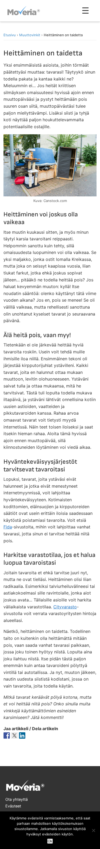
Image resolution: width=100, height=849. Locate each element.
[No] (93, 830)
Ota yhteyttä (16, 799)
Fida (7, 526)
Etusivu (9, 35)
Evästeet (13, 806)
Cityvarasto (65, 606)
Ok (50, 841)
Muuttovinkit (29, 35)
